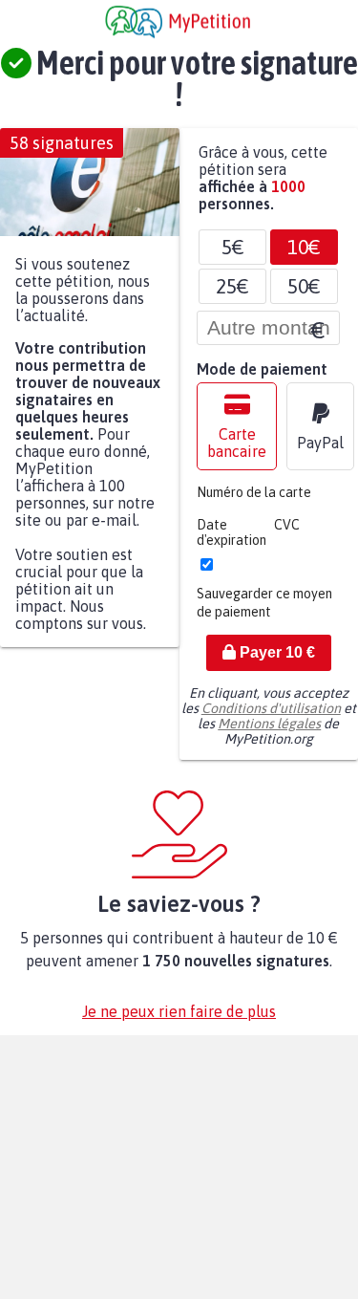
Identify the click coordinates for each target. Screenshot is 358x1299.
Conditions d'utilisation (271, 717)
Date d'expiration (231, 542)
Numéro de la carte (254, 501)
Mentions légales (269, 733)
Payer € (275, 662)
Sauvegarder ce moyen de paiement (264, 612)
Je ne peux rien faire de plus (179, 1020)
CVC (287, 534)
